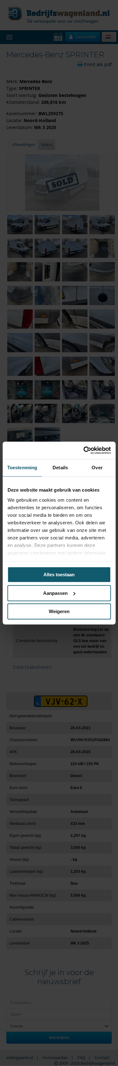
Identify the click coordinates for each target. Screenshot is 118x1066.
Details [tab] (60, 467)
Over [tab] (97, 467)
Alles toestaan (59, 574)
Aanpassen (55, 593)
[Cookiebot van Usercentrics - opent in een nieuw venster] (84, 450)
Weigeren (59, 611)
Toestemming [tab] (22, 467)
